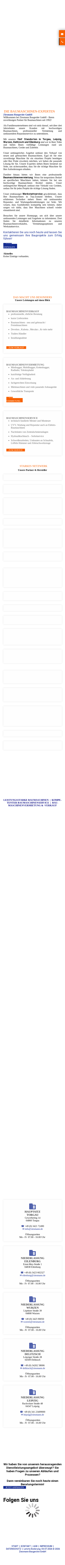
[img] (32, 8)
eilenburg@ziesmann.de (33, 1275)
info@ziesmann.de (34, 1229)
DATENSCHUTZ (13, 1549)
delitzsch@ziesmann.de (34, 1368)
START (14, 1546)
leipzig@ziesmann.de (34, 1414)
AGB (35, 1546)
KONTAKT (26, 1546)
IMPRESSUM (46, 1546)
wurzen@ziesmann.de (33, 1322)
